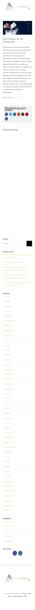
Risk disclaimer (18, 596)
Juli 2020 (7, 457)
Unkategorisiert (9, 541)
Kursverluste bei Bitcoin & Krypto (14, 262)
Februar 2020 (8, 481)
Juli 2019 (7, 510)
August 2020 (8, 452)
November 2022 (9, 321)
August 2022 (8, 335)
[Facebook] (15, 553)
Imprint (24, 593)
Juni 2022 (7, 345)
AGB (25, 596)
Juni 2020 (7, 462)
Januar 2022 (8, 369)
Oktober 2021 (8, 384)
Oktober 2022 (8, 326)
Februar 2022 (8, 364)
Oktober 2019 (8, 501)
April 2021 (7, 413)
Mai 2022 (7, 350)
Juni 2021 (7, 403)
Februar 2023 (8, 311)
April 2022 (7, 355)
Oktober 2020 (8, 442)
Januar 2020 (8, 486)
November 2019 (9, 496)
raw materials (8, 536)
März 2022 (7, 360)
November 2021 (9, 379)
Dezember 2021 (9, 374)
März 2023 (7, 306)
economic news (9, 521)
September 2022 (9, 330)
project (6, 531)
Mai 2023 (7, 296)
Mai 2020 (7, 466)
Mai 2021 (7, 408)
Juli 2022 (7, 340)
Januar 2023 (8, 316)
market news (16, 97)
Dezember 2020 (9, 433)
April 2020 (7, 471)
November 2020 (9, 437)
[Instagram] (20, 553)
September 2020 (9, 447)
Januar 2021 (8, 428)
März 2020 (7, 476)
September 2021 (9, 389)
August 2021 (8, 394)
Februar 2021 (8, 423)
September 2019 (9, 505)
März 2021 (7, 418)
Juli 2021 (7, 398)
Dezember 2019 (9, 491)
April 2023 (7, 301)
